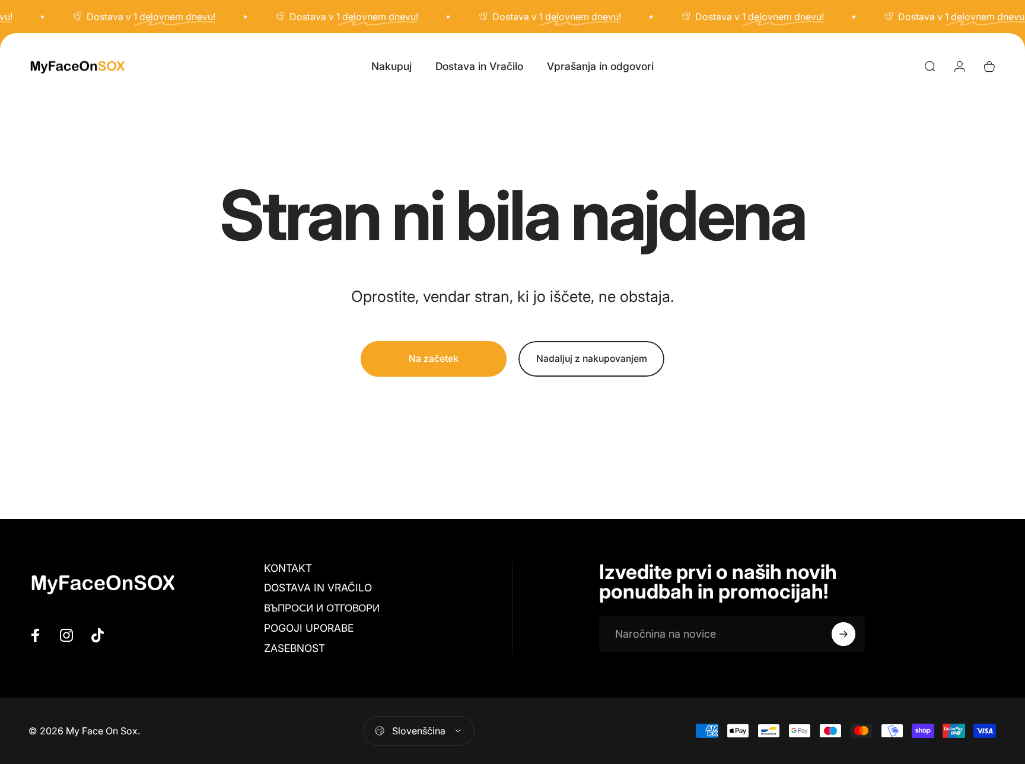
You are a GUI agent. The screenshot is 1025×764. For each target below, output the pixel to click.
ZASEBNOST (294, 648)
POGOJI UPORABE (309, 628)
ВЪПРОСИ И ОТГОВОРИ (322, 607)
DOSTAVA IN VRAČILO (318, 587)
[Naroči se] (843, 634)
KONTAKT (288, 568)
